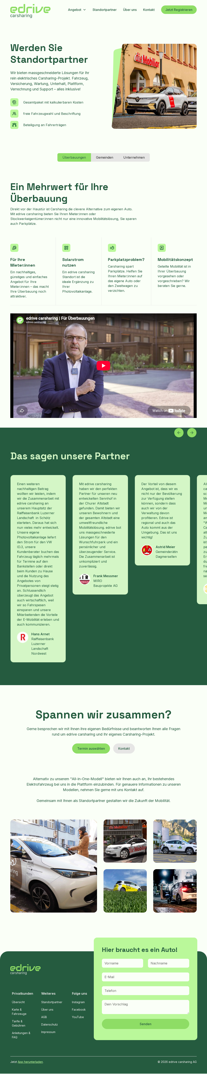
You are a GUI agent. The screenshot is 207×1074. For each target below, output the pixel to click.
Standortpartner (105, 10)
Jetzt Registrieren (178, 10)
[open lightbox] (53, 866)
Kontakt (149, 10)
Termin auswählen (91, 748)
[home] (30, 11)
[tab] (74, 157)
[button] (77, 10)
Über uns (130, 10)
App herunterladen (30, 1062)
